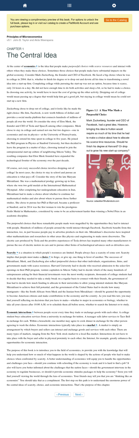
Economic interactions (19, 312)
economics (29, 66)
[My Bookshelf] (25, 5)
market (91, 325)
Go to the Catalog (116, 20)
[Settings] (114, 5)
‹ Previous (63, 394)
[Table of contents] (69, 5)
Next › (78, 394)
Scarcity (11, 252)
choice (45, 257)
